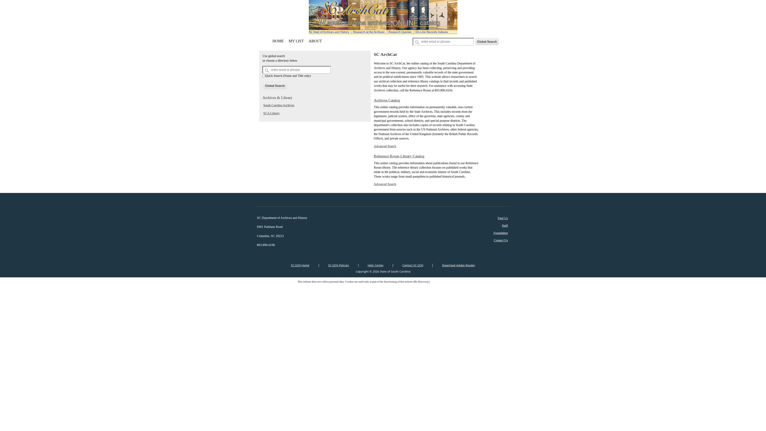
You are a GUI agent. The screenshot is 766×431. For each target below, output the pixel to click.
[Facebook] (378, 201)
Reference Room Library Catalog (399, 156)
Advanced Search (385, 146)
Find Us (503, 218)
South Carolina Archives (278, 105)
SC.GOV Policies (338, 265)
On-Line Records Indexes (432, 32)
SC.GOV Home (300, 265)
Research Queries (400, 32)
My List (296, 41)
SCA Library (271, 113)
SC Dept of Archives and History (329, 32)
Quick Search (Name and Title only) (288, 75)
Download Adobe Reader (458, 265)
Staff (505, 225)
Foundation (501, 233)
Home (278, 41)
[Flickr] (384, 201)
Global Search (275, 85)
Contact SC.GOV (412, 265)
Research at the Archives (369, 32)
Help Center (376, 265)
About (315, 41)
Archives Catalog (387, 100)
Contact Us (501, 240)
